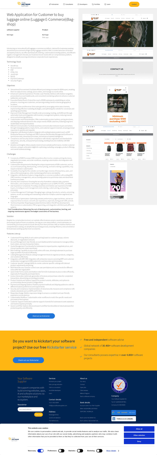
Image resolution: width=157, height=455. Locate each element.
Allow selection (139, 435)
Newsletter (22, 404)
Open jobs (83, 387)
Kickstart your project (55, 381)
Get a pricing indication (55, 384)
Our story (83, 381)
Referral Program (85, 393)
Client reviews (84, 390)
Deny (139, 441)
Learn (50, 393)
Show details (111, 451)
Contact (82, 384)
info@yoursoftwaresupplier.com (58, 405)
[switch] (61, 450)
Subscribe (38, 415)
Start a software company (87, 396)
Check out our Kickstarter (41, 316)
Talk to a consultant (54, 387)
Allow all (139, 429)
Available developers (55, 390)
